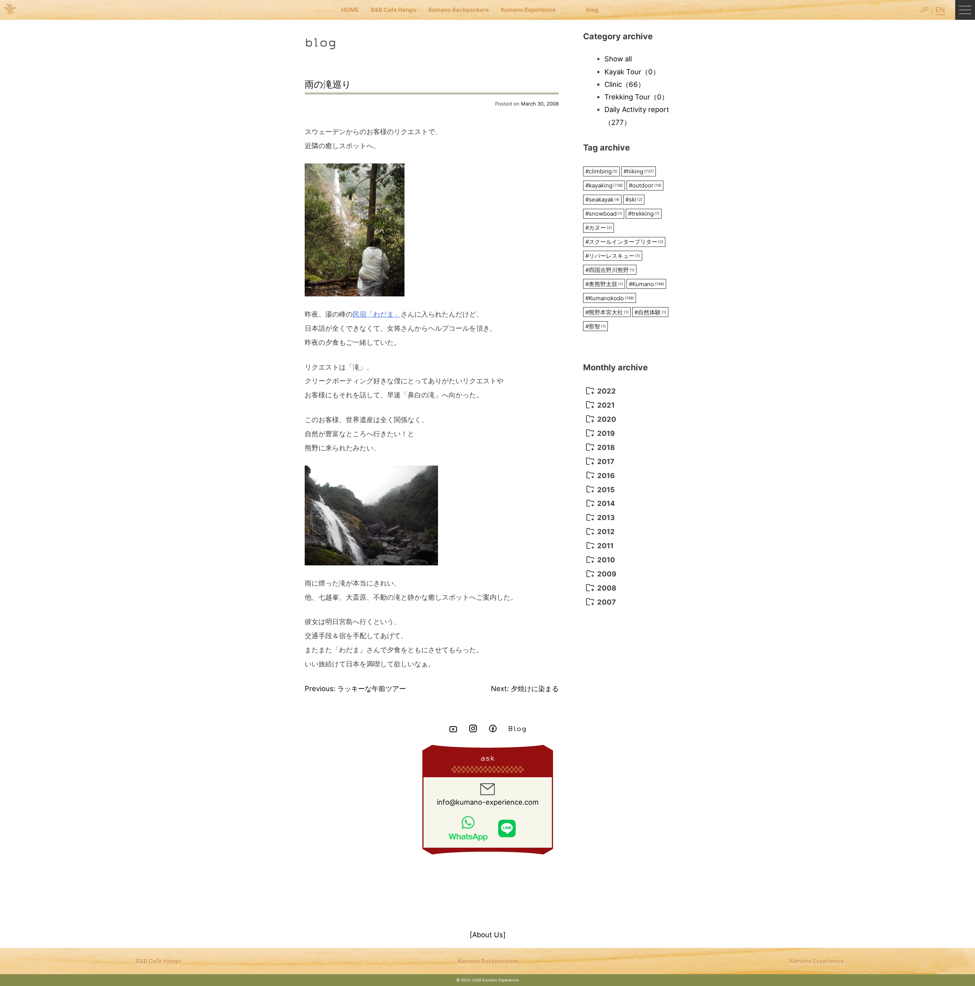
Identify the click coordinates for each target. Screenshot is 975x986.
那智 (595, 326)
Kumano (646, 284)
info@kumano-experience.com (488, 802)
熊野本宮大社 (607, 312)
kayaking (604, 185)
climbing (601, 171)
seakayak (602, 199)
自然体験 (651, 312)
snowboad (603, 213)
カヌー (598, 227)
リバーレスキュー (612, 255)
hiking (638, 171)
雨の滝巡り (328, 84)
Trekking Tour (636, 97)
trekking (644, 213)
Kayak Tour (632, 71)
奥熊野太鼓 (604, 284)
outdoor (645, 185)
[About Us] (488, 934)
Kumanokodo (609, 298)
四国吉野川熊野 (610, 270)
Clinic (624, 84)
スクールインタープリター (624, 241)
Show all (618, 58)
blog (592, 9)
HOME (350, 9)
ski (634, 199)
